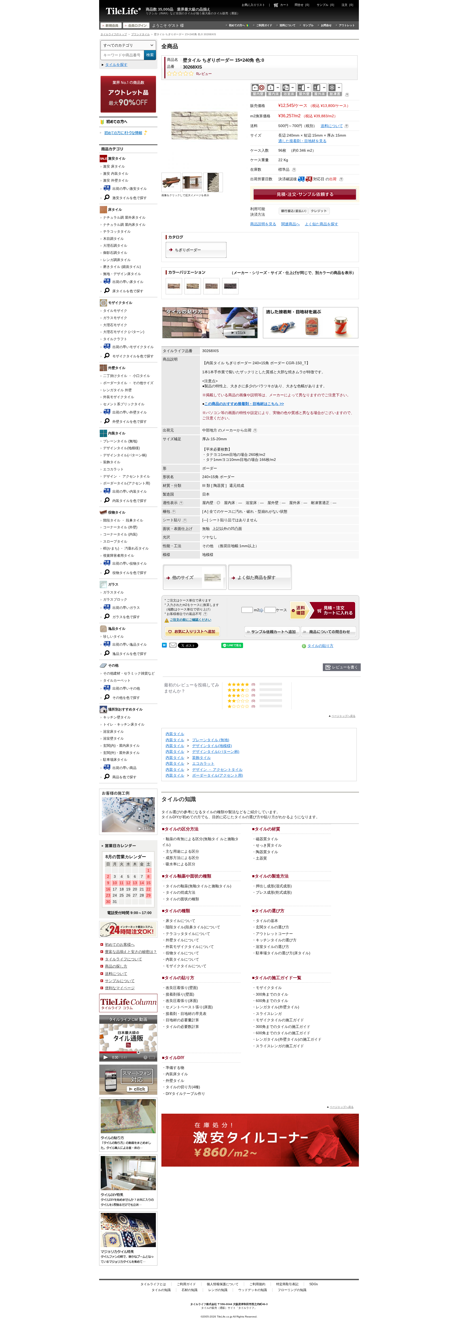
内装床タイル (177, 1074)
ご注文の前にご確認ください (190, 620)
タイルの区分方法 (182, 828)
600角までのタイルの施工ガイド (283, 1033)
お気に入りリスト (253, 4)
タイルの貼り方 (320, 646)
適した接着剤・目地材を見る (302, 141)
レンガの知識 (217, 1290)
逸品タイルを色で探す (129, 654)
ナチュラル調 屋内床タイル (124, 225)
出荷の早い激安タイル (129, 189)
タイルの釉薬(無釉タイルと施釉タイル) (198, 886)
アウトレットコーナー (274, 934)
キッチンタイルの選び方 (276, 940)
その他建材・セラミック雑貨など (129, 673)
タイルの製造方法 (272, 876)
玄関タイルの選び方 (272, 927)
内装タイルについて (182, 959)
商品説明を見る (263, 224)
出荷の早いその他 (125, 688)
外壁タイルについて (182, 940)
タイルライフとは (153, 1284)
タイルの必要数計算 (182, 1026)
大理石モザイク (115, 325)
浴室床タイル (113, 732)
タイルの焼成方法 (180, 892)
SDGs (313, 1284)
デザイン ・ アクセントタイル (126, 476)
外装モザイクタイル (118, 397)
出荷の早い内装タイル (129, 491)
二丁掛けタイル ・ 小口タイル (126, 376)
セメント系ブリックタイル (123, 404)
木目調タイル (113, 239)
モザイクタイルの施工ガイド (280, 1020)
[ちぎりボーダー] (196, 256)
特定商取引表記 (287, 1284)
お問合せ (326, 25)
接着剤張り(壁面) (180, 994)
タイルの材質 (267, 828)
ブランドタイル (140, 34)
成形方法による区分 (182, 858)
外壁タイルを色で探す (129, 422)
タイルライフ (198, 1304)
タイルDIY (174, 1057)
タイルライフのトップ (113, 34)
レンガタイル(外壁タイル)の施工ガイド (289, 1039)
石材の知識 (189, 1290)
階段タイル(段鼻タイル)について (193, 927)
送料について (288, 25)
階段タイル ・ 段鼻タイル (123, 520)
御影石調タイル (115, 253)
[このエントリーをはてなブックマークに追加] (164, 646)
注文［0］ (348, 4)
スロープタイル (115, 541)
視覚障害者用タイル (118, 555)
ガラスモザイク (115, 318)
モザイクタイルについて (186, 966)
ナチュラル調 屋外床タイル (124, 217)
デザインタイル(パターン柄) (125, 455)
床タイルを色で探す (127, 291)
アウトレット (347, 25)
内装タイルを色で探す (129, 501)
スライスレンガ (269, 1013)
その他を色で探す (125, 698)
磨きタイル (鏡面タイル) (122, 267)
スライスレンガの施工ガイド (280, 1046)
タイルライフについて (123, 959)
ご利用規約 (257, 1284)
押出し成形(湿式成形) (274, 886)
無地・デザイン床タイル (122, 274)
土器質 (261, 858)
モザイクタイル (269, 988)
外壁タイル (175, 1080)
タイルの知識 (161, 1290)
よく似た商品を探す (321, 224)
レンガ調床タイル (117, 260)
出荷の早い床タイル (127, 282)
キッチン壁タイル (117, 717)
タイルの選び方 (269, 910)
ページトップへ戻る (343, 715)
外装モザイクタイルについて (190, 947)
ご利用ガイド (264, 25)
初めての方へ (237, 25)
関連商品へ (290, 224)
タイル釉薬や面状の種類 (188, 876)
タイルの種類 (177, 910)
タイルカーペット (117, 680)
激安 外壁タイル (115, 180)
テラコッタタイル (117, 231)
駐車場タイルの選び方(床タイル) (283, 953)
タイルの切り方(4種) (183, 1087)
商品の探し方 (116, 966)
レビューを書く (345, 667)
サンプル (308, 25)
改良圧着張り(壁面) (182, 988)
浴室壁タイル (113, 738)
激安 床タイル (114, 166)
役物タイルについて (182, 953)
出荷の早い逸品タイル (129, 644)
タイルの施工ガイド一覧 (278, 977)
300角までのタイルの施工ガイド (283, 1026)
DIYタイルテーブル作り (185, 1093)
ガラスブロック (115, 599)
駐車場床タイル (115, 760)
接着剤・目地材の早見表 (186, 1013)
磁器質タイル (267, 839)
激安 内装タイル (115, 174)
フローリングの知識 (292, 1290)
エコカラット (113, 469)
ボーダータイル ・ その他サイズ (128, 383)
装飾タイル (111, 462)
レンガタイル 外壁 (117, 390)
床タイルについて (180, 921)
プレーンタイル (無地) (120, 441)
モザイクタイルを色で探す (132, 356)
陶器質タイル (267, 852)
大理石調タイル (115, 246)
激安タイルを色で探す (129, 198)
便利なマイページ (120, 988)
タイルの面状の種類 (182, 899)
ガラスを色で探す (125, 617)
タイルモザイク (115, 311)
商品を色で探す (123, 777)
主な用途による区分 (182, 851)
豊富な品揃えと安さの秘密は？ (131, 952)
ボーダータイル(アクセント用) (126, 483)
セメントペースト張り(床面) (189, 1007)
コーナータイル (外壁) (120, 527)
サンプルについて (120, 981)
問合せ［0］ (303, 4)
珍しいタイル (113, 636)
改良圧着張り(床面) (182, 1001)
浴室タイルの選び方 (272, 947)
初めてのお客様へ (120, 944)
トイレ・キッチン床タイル (123, 724)
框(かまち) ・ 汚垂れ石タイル (126, 548)
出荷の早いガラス (125, 608)
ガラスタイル (113, 592)
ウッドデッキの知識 (252, 1290)
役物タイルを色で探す (129, 573)
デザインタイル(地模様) (121, 448)
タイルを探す (116, 64)
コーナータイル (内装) (120, 534)
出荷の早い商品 (123, 768)
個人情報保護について (223, 1284)
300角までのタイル (272, 994)
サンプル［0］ (326, 4)
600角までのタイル (272, 1001)
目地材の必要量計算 (182, 1020)
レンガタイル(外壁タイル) (277, 1007)
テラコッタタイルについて (188, 934)
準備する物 (175, 1067)
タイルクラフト (115, 339)
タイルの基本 (267, 921)
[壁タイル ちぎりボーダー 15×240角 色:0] (204, 126)
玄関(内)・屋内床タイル (121, 746)
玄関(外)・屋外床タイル (121, 753)
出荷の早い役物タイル (129, 563)
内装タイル (175, 734)
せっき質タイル (269, 845)
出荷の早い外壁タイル (129, 412)
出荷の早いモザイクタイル (132, 347)
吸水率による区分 (180, 864)
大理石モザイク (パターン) (123, 332)
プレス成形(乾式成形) (274, 892)
